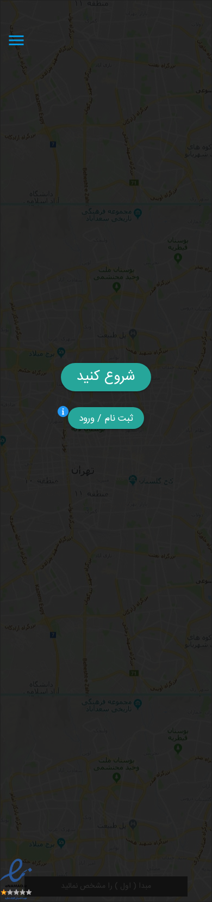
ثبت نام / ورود (106, 418)
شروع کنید (106, 377)
